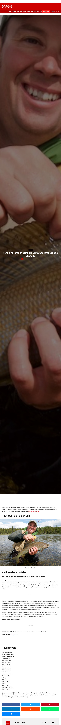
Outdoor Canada (27, 258)
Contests (36, 11)
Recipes (28, 11)
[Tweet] (30, 704)
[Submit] (30, 709)
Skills (18, 11)
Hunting (14, 11)
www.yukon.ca (13, 635)
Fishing (9, 11)
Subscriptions (46, 11)
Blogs (32, 11)
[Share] (11, 704)
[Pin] (50, 704)
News (24, 11)
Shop (41, 11)
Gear (21, 11)
